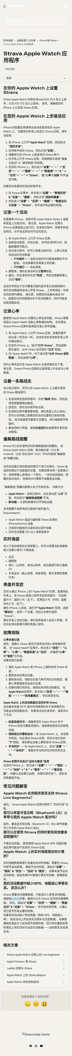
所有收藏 (8, 40)
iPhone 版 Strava (48, 40)
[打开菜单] (66, 6)
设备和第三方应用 (26, 40)
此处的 (15, 898)
